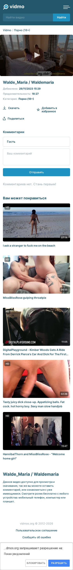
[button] (36, 55)
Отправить (36, 172)
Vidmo (7, 30)
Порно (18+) (22, 30)
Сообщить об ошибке (36, 537)
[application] (36, 55)
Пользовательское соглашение (36, 530)
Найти (61, 17)
